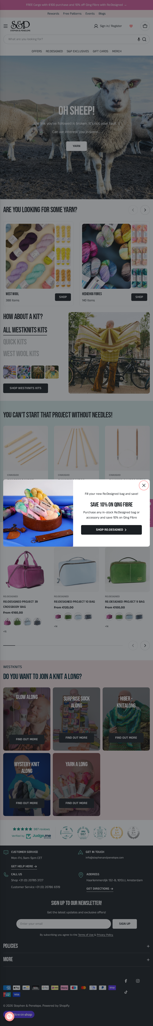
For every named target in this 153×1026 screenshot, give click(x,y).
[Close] (144, 485)
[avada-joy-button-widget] (9, 1016)
